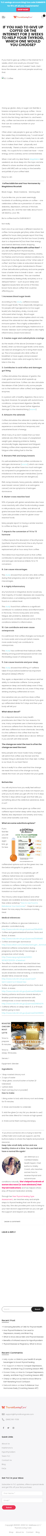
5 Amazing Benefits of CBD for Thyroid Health (23, 1327)
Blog (4, 1464)
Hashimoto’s (7, 1448)
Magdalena (35, 159)
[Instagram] (14, 1426)
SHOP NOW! (23, 9)
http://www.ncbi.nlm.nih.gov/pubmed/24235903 (22, 1013)
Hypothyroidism (8, 1452)
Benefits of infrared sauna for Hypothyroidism (23, 1340)
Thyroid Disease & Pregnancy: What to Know (23, 1344)
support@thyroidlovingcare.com (20, 1414)
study (19, 302)
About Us (6, 1443)
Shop (11, 1532)
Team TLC (6, 1456)
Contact (29, 1532)
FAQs (4, 1468)
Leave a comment (12, 1221)
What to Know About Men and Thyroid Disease (24, 1337)
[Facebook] (4, 1426)
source (33, 409)
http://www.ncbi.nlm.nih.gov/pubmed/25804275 (22, 1003)
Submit (9, 1507)
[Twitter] (8, 1426)
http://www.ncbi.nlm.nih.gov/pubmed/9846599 (22, 929)
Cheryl (6, 1378)
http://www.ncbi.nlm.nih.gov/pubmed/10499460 (22, 938)
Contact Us (7, 1460)
